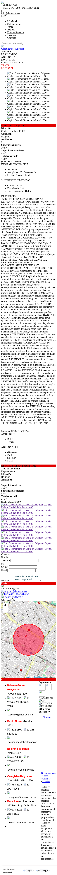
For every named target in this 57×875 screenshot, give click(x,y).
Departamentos (48, 773)
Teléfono (5, 560)
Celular (4, 567)
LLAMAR (12, 21)
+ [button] (5, 605)
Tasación (11, 35)
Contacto (11, 38)
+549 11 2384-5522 (13, 597)
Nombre (5, 557)
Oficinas (46, 778)
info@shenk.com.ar (10, 13)
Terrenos (47, 717)
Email (4, 570)
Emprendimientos (15, 32)
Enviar (4, 583)
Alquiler (11, 29)
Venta (10, 26)
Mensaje (5, 580)
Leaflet (28, 677)
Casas (45, 776)
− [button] (5, 610)
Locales (46, 781)
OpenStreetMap (40, 677)
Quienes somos (14, 24)
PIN (3, 563)
